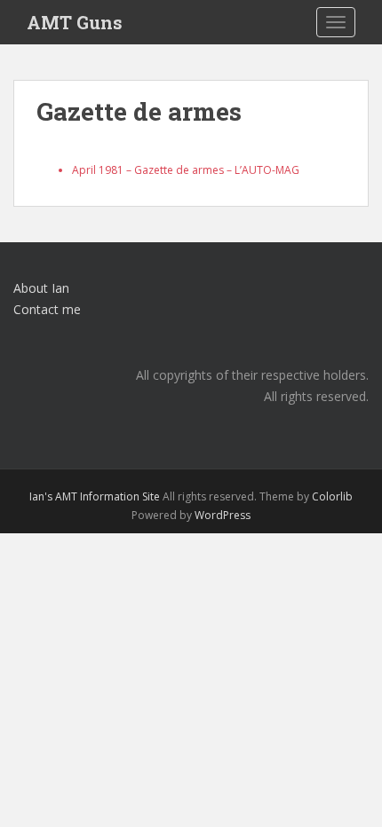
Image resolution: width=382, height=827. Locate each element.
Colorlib (332, 496)
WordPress (223, 515)
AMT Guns (75, 22)
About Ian (41, 288)
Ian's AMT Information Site (94, 496)
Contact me (47, 309)
